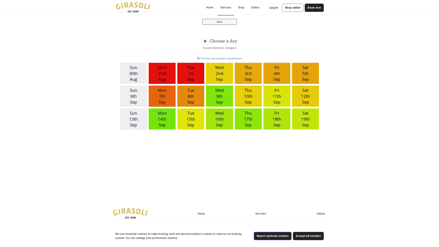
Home (209, 7)
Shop (241, 7)
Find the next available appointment (221, 58)
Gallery (255, 7)
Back (219, 21)
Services (225, 7)
